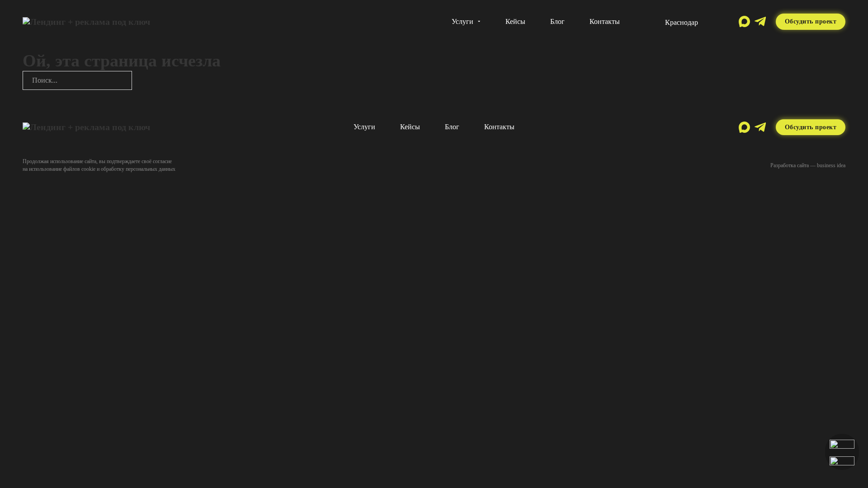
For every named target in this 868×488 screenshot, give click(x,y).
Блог (557, 21)
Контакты (605, 21)
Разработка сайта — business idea (807, 165)
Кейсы (515, 21)
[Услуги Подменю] (479, 21)
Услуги (462, 21)
